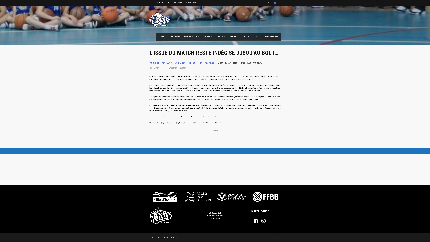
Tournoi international (270, 37)
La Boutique (235, 37)
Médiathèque (249, 37)
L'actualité (175, 37)
